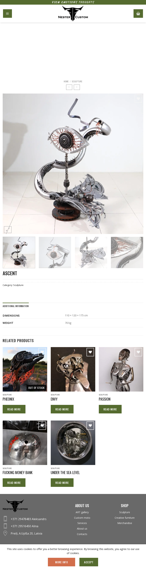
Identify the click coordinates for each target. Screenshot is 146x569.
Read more (14, 409)
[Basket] (138, 13)
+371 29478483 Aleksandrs (28, 519)
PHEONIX (8, 399)
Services (82, 523)
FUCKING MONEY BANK (18, 472)
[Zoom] (8, 229)
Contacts (82, 534)
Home (66, 81)
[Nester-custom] (73, 13)
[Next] (136, 164)
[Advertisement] (73, 49)
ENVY (54, 399)
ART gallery (82, 512)
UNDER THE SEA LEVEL (65, 472)
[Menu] (7, 13)
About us (82, 528)
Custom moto (82, 517)
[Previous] (10, 164)
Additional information (16, 306)
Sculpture (77, 81)
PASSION (104, 399)
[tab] (16, 306)
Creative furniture (125, 517)
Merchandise (124, 523)
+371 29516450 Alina (24, 526)
